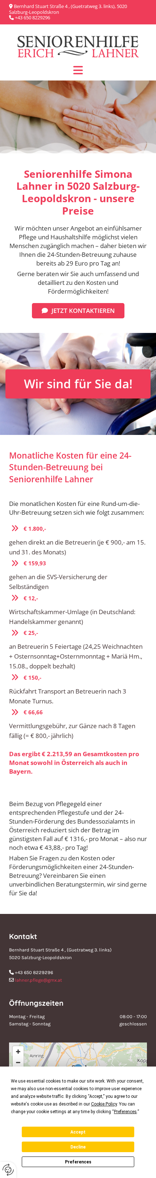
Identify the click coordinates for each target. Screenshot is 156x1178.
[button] (78, 310)
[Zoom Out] (18, 1062)
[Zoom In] (18, 1051)
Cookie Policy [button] (104, 1104)
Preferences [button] (125, 1111)
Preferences (78, 1162)
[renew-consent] (8, 1170)
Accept (78, 1132)
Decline (78, 1147)
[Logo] (78, 46)
